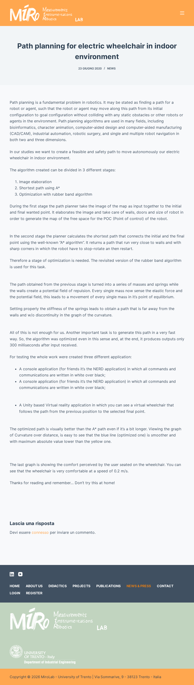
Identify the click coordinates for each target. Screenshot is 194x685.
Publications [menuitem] (108, 586)
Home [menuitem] (15, 586)
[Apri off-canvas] (182, 13)
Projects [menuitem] (81, 586)
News (111, 68)
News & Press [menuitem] (139, 586)
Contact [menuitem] (165, 586)
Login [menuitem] (15, 593)
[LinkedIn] (12, 574)
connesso (40, 532)
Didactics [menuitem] (57, 586)
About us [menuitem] (34, 586)
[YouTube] (20, 574)
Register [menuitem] (34, 593)
